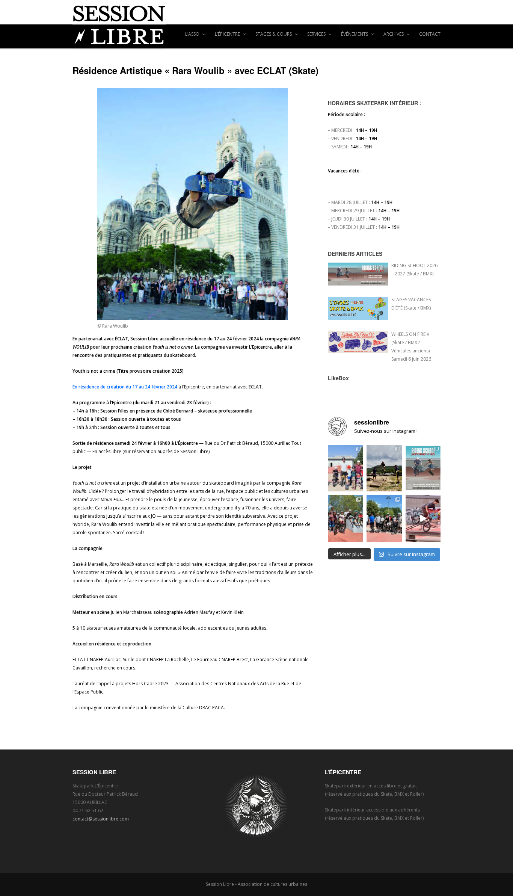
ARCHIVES (394, 34)
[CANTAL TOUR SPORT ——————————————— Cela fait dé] (384, 468)
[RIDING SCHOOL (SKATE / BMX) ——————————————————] (423, 468)
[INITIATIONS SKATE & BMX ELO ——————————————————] (384, 518)
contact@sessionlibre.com (100, 819)
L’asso (193, 34)
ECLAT (255, 387)
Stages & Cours (274, 34)
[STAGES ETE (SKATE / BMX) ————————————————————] (345, 468)
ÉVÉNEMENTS (355, 34)
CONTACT (430, 34)
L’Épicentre (228, 34)
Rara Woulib (121, 564)
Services (317, 34)
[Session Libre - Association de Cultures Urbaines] (256, 24)
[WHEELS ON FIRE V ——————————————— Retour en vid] (423, 518)
